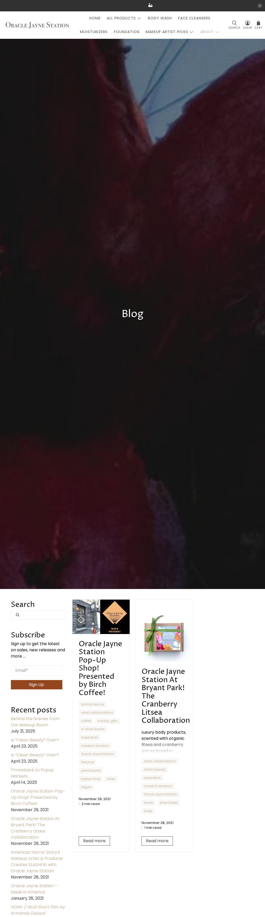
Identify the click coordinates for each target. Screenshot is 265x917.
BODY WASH (160, 18)
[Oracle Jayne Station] (37, 25)
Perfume (87, 762)
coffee (86, 721)
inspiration (89, 737)
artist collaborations (97, 712)
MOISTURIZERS (94, 31)
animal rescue (92, 704)
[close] (259, 5)
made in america (95, 745)
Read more (94, 841)
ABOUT (207, 31)
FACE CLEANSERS (194, 18)
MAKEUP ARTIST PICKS (167, 31)
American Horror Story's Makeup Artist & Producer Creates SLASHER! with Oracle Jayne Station (37, 861)
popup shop (90, 779)
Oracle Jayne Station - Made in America (34, 889)
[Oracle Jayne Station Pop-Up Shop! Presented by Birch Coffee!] (101, 617)
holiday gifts (107, 721)
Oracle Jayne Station (97, 754)
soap (111, 779)
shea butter (169, 802)
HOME (95, 18)
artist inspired (154, 769)
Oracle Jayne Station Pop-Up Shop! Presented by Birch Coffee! (38, 797)
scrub (148, 802)
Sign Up (36, 685)
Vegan (86, 787)
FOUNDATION (126, 31)
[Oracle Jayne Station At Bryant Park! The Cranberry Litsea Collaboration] (164, 631)
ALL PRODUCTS (121, 18)
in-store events (93, 729)
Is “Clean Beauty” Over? (35, 740)
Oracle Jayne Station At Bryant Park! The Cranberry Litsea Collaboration (35, 828)
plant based (90, 770)
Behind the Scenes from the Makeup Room (35, 722)
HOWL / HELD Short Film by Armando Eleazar (38, 910)
